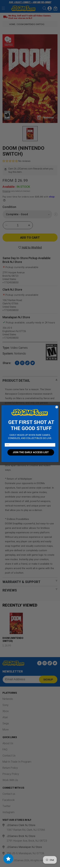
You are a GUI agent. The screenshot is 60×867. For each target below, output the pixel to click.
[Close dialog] (56, 407)
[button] (30, 424)
